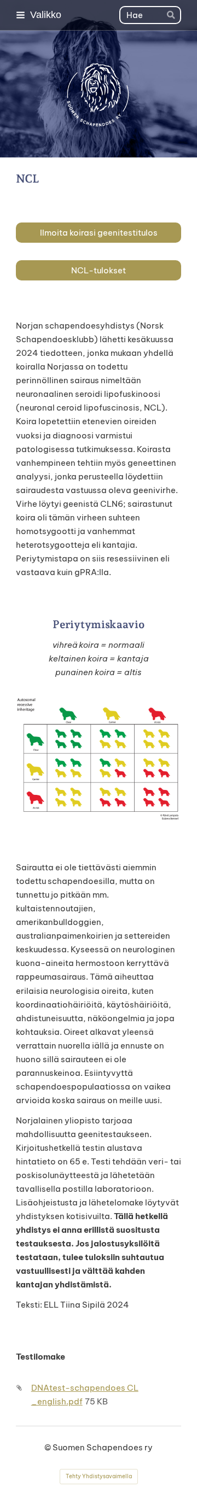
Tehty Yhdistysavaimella (99, 1476)
